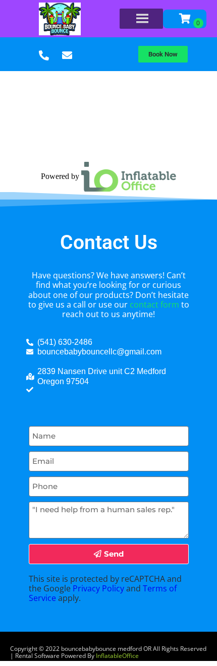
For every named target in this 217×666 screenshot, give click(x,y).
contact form (154, 304)
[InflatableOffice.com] (128, 175)
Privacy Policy (98, 588)
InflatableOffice (117, 655)
